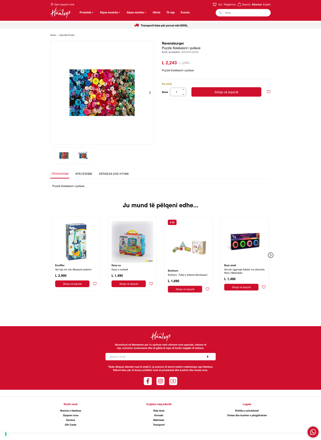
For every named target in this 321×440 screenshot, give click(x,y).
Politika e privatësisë (247, 410)
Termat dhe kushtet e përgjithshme (247, 415)
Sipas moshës (109, 12)
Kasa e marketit (120, 269)
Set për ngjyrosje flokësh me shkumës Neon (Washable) (244, 271)
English (267, 4)
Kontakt (158, 415)
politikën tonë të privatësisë (158, 370)
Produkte (85, 12)
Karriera (70, 420)
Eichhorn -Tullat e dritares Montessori (187, 274)
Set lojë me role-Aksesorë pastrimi (73, 269)
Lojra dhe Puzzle (66, 34)
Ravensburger (173, 43)
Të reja (170, 12)
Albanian (257, 4)
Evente (185, 12)
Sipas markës (135, 12)
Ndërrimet (158, 420)
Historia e (70, 410)
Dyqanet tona (70, 415)
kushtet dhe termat (190, 370)
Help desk (159, 410)
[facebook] (148, 381)
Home (53, 34)
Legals (247, 404)
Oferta (156, 12)
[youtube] (173, 381)
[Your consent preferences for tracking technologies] (6, 434)
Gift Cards (70, 424)
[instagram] (160, 381)
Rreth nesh (71, 404)
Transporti (159, 424)
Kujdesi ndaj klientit (158, 404)
